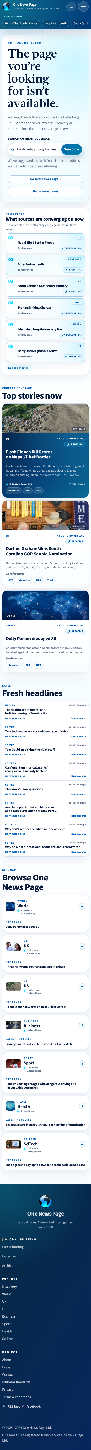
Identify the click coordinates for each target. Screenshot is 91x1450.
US (26, 986)
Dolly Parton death (55, 23)
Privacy (7, 1389)
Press (6, 1367)
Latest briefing (13, 1246)
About (6, 1359)
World (23, 906)
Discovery (9, 1286)
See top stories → (19, 368)
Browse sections (45, 191)
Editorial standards (16, 1382)
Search (71, 149)
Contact (8, 1374)
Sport (29, 1063)
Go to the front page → (45, 179)
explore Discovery (54, 123)
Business (32, 1026)
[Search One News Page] (71, 6)
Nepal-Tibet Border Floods (21, 23)
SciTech (31, 1144)
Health (23, 1107)
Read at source (78, 718)
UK (26, 946)
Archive (7, 1265)
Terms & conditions (16, 1397)
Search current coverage (29, 139)
